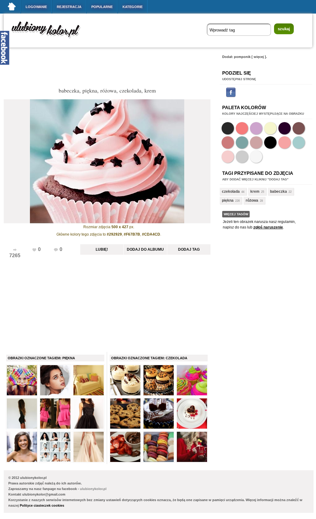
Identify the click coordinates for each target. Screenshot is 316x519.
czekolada (231, 191)
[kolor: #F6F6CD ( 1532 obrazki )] (270, 128)
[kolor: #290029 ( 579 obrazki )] (284, 128)
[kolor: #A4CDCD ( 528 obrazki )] (299, 142)
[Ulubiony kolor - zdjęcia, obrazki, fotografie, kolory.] (50, 39)
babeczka (278, 191)
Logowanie (36, 7)
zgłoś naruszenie (268, 227)
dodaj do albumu (145, 249)
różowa (252, 200)
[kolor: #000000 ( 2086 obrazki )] (270, 142)
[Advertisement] (116, 69)
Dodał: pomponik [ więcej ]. (244, 57)
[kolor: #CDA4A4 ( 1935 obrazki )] (256, 142)
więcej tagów (236, 214)
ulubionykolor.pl (93, 489)
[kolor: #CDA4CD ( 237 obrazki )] (256, 128)
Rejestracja (69, 7)
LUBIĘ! (102, 249)
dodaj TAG (189, 249)
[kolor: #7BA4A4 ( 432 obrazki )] (242, 142)
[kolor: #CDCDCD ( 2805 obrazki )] (242, 156)
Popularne (102, 7)
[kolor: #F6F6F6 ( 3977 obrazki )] (256, 156)
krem (255, 191)
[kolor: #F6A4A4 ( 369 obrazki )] (284, 142)
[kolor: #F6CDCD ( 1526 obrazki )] (228, 156)
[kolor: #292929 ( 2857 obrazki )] (228, 128)
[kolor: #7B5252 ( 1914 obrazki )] (299, 128)
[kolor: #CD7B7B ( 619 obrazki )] (228, 142)
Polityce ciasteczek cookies (42, 505)
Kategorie (133, 7)
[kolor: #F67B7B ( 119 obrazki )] (242, 128)
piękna (228, 200)
